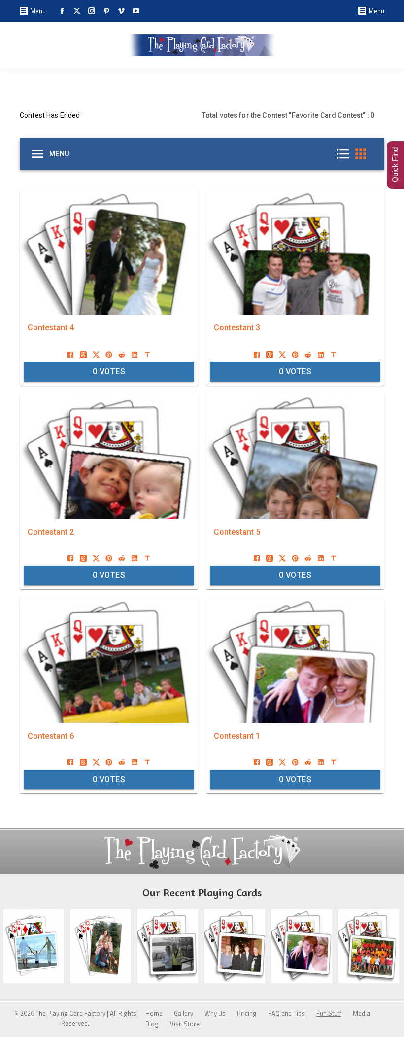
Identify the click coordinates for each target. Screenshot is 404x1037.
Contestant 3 (237, 327)
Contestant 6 (51, 736)
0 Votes (109, 371)
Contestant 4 (51, 327)
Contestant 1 (237, 736)
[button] (346, 154)
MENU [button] (59, 154)
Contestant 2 (51, 531)
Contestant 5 (237, 531)
